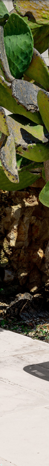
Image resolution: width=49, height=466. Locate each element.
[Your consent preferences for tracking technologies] (1, 464)
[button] (47, 1)
